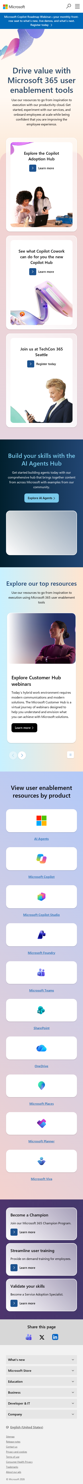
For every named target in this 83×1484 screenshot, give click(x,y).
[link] (28, 1337)
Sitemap (10, 1436)
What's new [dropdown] (16, 1359)
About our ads (13, 1471)
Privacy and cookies (16, 1451)
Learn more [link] (23, 728)
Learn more (46, 168)
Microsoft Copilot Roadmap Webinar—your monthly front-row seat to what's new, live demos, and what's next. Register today (41, 21)
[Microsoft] (15, 7)
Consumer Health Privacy (19, 1461)
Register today (46, 364)
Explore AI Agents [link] (40, 498)
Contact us (11, 1446)
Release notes (13, 1441)
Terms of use (12, 1456)
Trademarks (12, 1466)
